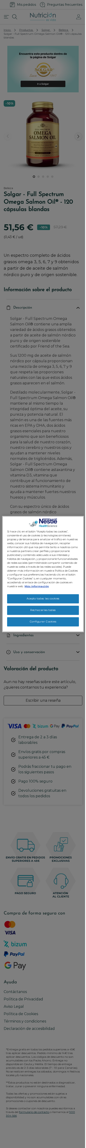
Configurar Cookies (43, 621)
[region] (43, 574)
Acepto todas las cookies (43, 598)
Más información (37, 586)
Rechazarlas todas (43, 610)
